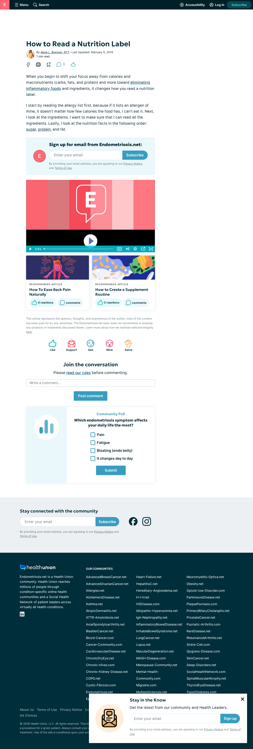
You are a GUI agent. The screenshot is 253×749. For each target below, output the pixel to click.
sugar (31, 129)
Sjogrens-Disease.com (203, 651)
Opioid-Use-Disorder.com (206, 590)
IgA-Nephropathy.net (151, 617)
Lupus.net (143, 644)
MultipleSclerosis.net (151, 692)
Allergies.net (95, 590)
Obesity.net (195, 584)
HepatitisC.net (147, 584)
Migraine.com (146, 685)
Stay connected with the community (59, 511)
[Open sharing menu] (143, 249)
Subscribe (239, 5)
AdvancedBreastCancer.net (106, 577)
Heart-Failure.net (148, 577)
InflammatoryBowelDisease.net (159, 624)
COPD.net (93, 678)
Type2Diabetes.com (201, 692)
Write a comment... (45, 383)
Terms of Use (63, 168)
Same (126, 345)
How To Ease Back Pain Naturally (50, 292)
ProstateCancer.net (201, 617)
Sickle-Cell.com (198, 644)
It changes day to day (115, 458)
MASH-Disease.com (151, 658)
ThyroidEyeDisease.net (204, 685)
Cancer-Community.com (104, 644)
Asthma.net (94, 604)
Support (70, 345)
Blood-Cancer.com (100, 638)
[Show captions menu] (119, 249)
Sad (88, 345)
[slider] (78, 249)
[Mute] (127, 249)
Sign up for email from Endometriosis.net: (95, 144)
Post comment (90, 396)
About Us (27, 710)
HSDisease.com (148, 604)
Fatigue (103, 442)
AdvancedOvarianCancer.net (107, 584)
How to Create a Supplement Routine (121, 292)
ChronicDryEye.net (100, 658)
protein (44, 129)
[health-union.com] (37, 568)
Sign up (230, 718)
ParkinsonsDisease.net (203, 597)
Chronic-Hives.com (100, 665)
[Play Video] (30, 249)
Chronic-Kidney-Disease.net (107, 672)
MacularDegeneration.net (155, 651)
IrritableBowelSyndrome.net (156, 631)
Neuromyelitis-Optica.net (205, 577)
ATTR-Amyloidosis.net (102, 617)
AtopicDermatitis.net (101, 611)
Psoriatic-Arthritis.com (203, 624)
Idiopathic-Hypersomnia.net (157, 611)
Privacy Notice (213, 729)
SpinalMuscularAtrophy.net (206, 678)
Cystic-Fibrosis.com (101, 685)
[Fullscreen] (151, 249)
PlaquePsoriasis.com (202, 604)
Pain (100, 435)
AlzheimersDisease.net (103, 597)
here (29, 331)
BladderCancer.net (99, 631)
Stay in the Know (148, 700)
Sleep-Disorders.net (201, 665)
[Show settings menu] (135, 249)
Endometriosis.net (99, 692)
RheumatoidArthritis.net (204, 638)
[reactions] (73, 64)
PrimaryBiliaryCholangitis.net (208, 611)
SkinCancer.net (198, 658)
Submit (111, 470)
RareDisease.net (199, 631)
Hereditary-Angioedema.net (157, 590)
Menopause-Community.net (156, 665)
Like (50, 345)
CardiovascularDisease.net (106, 651)
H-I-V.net (142, 597)
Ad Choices (28, 715)
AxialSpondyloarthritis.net (105, 624)
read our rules (78, 372)
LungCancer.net (148, 638)
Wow (107, 345)
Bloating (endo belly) (114, 450)
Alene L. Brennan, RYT (55, 52)
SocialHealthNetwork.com (206, 672)
